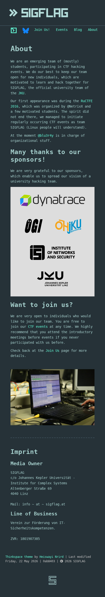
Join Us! (42, 30)
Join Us (52, 351)
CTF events (38, 327)
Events (62, 30)
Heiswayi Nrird (51, 557)
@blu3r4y (45, 135)
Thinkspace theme (19, 557)
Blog (78, 30)
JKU (21, 93)
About (93, 30)
